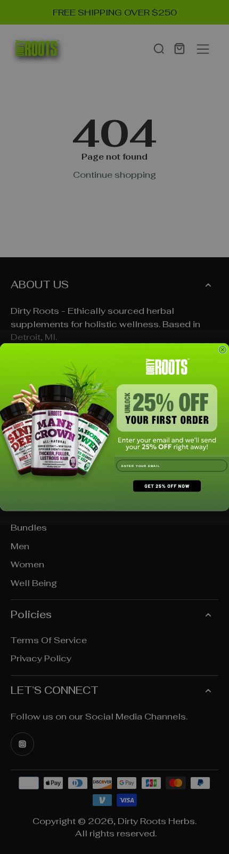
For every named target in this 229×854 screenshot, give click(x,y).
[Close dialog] (222, 349)
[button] (171, 493)
